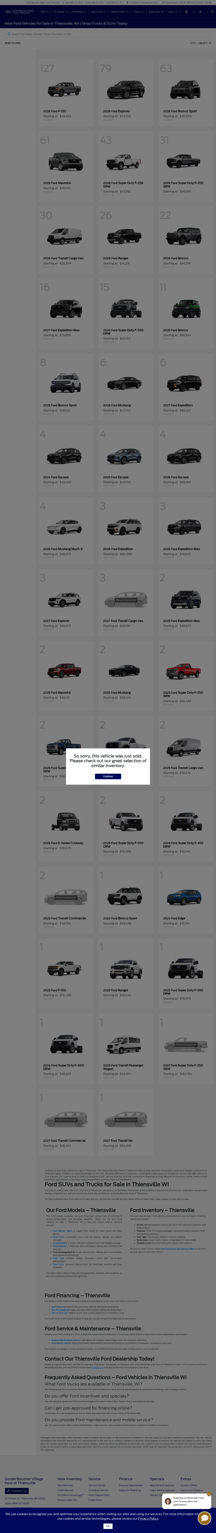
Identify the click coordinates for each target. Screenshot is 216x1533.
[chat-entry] (204, 1518)
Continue (108, 776)
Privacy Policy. (148, 1518)
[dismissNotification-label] (209, 1494)
